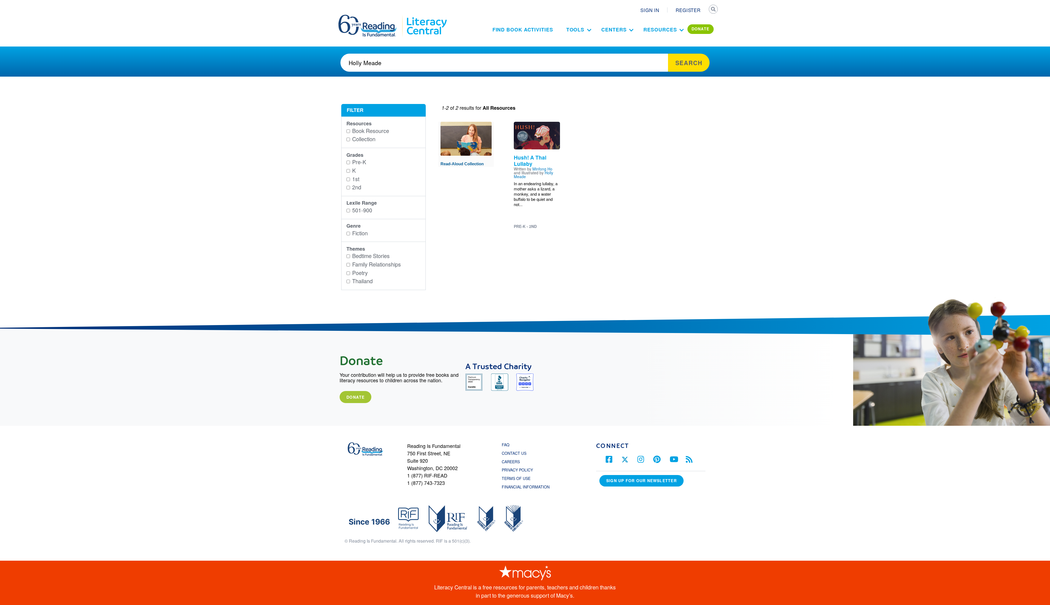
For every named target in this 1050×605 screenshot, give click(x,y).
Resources (660, 29)
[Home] (371, 17)
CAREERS (511, 461)
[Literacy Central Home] (426, 17)
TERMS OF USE (519, 478)
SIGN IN (649, 10)
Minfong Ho (542, 169)
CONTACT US (516, 453)
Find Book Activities (522, 29)
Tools (575, 29)
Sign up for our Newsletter (641, 480)
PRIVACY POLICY (517, 470)
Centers (613, 29)
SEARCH (713, 10)
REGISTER (688, 10)
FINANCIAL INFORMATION (526, 487)
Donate (355, 397)
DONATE (701, 28)
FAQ (505, 444)
